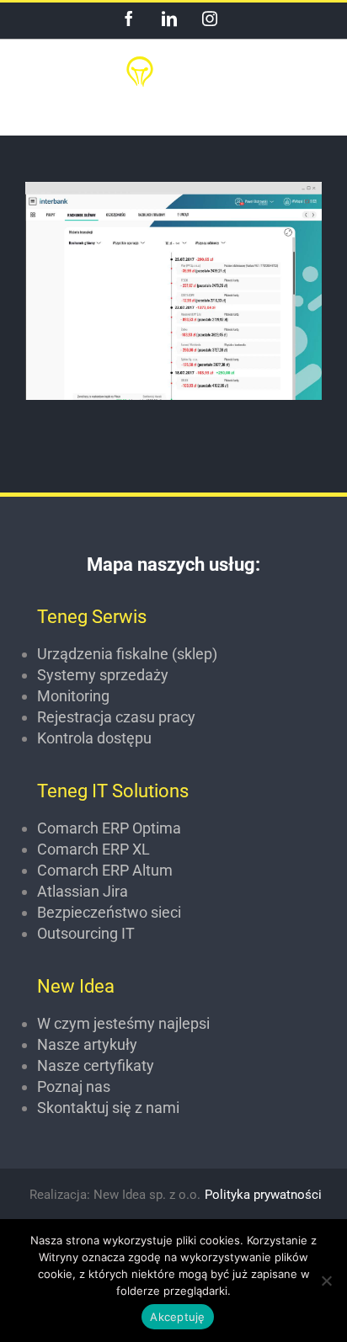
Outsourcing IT (86, 933)
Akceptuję (177, 1316)
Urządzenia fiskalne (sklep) (127, 654)
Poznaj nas (73, 1086)
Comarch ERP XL (93, 849)
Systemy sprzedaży (102, 675)
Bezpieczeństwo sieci (109, 912)
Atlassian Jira (82, 891)
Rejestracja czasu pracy (116, 717)
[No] (326, 1280)
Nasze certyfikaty (95, 1065)
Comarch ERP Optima (109, 828)
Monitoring (73, 696)
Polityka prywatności (263, 1194)
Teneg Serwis (92, 616)
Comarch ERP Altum (105, 870)
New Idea (76, 986)
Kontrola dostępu (94, 738)
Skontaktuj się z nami (108, 1107)
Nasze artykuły (87, 1044)
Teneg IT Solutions (113, 790)
